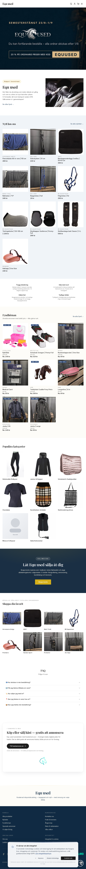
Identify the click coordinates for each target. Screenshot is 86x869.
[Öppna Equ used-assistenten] (80, 863)
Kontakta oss (49, 816)
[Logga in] (74, 3)
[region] (43, 38)
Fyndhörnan (7, 823)
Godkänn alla (68, 858)
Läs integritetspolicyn (43, 853)
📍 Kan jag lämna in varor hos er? (18, 699)
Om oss (5, 839)
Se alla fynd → (78, 316)
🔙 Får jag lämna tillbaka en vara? (18, 688)
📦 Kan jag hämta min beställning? (18, 705)
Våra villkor (49, 829)
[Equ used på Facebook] (4, 854)
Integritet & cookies (52, 839)
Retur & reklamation (52, 826)
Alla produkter (7, 816)
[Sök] (71, 3)
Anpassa (40, 858)
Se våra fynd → (8, 104)
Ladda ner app (8, 842)
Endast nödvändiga (53, 858)
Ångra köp (48, 823)
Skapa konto (43, 582)
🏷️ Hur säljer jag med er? (15, 693)
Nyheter (5, 820)
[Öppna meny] (81, 3)
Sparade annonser (9, 826)
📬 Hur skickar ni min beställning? (18, 682)
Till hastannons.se (16, 746)
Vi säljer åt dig (7, 829)
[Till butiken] (43, 38)
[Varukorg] (78, 3)
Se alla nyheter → (76, 124)
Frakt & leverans (50, 820)
